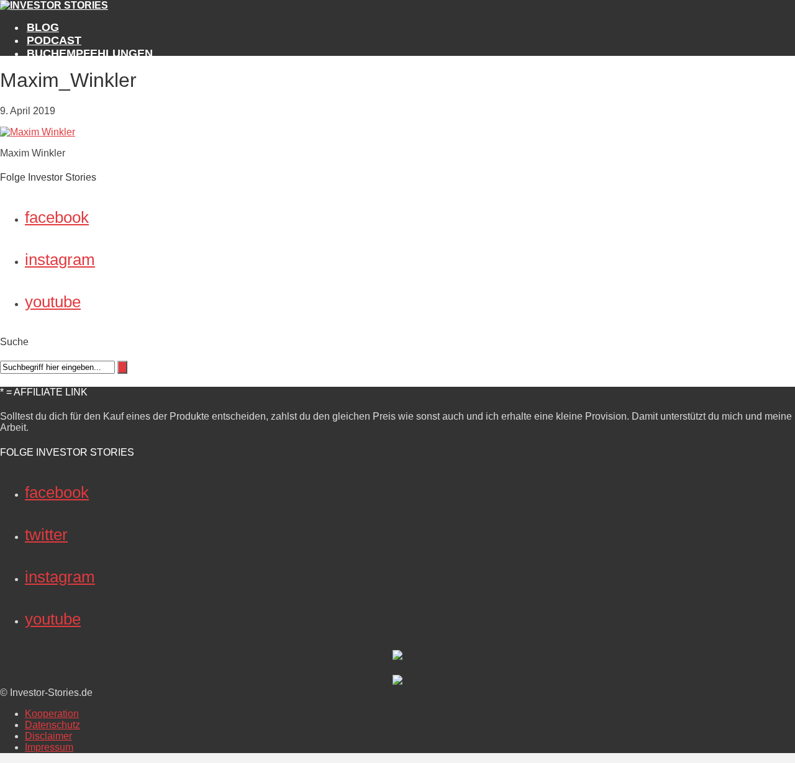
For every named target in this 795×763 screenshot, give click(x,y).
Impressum (49, 747)
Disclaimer (48, 736)
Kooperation (52, 713)
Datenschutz (52, 725)
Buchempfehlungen (90, 53)
